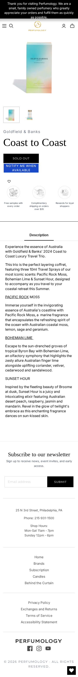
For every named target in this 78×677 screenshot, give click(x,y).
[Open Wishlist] (71, 670)
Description (39, 235)
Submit (60, 482)
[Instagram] (39, 648)
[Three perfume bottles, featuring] (30, 115)
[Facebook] (29, 648)
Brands (39, 563)
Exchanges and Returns (39, 609)
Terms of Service (39, 616)
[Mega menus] (4, 26)
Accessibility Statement (39, 622)
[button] (21, 168)
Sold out (21, 158)
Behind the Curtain (39, 583)
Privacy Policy (39, 603)
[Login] (64, 26)
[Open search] (11, 26)
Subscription (39, 570)
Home (39, 557)
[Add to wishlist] (9, 181)
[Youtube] (48, 648)
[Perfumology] (37, 26)
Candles (39, 576)
